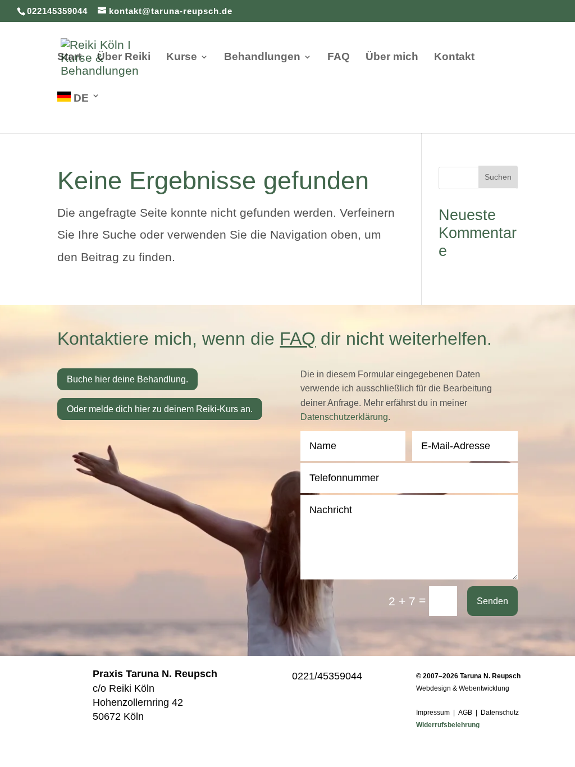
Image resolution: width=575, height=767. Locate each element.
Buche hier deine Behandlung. (127, 379)
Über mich (392, 57)
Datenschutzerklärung (344, 417)
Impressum (433, 712)
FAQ (338, 57)
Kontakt (454, 57)
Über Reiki (123, 57)
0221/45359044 (327, 676)
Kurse (181, 57)
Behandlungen (262, 57)
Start (69, 57)
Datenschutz (500, 712)
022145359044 (57, 11)
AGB (465, 712)
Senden (492, 601)
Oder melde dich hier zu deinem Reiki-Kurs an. (160, 409)
